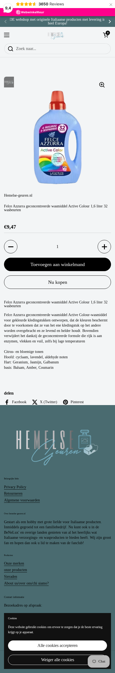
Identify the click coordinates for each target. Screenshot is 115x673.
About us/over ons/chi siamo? (26, 583)
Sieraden (10, 577)
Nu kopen (57, 282)
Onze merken (14, 563)
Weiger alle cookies (57, 659)
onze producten (15, 570)
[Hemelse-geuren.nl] (56, 35)
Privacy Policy (15, 487)
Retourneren (13, 493)
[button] (10, 246)
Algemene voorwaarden (22, 500)
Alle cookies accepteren (57, 645)
